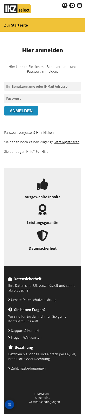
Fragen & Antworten (25, 337)
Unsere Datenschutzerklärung (33, 299)
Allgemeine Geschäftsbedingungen (44, 399)
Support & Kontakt (24, 330)
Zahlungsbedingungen (28, 368)
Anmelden (21, 110)
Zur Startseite (16, 25)
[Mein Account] (72, 5)
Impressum (41, 393)
